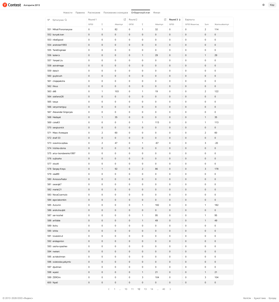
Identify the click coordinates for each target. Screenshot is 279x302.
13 (145, 289)
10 (126, 289)
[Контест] (12, 5)
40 (163, 289)
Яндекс (28, 298)
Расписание (94, 12)
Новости (67, 12)
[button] (60, 20)
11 (132, 289)
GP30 (90, 24)
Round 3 (173, 19)
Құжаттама (260, 298)
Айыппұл (119, 24)
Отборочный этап (140, 12)
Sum (207, 24)
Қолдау (272, 298)
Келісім (247, 298)
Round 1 (92, 19)
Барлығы (190, 19)
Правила (80, 12)
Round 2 (133, 19)
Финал (156, 12)
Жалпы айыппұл (222, 24)
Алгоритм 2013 (32, 5)
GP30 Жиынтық (192, 24)
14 (151, 289)
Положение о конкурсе (115, 12)
